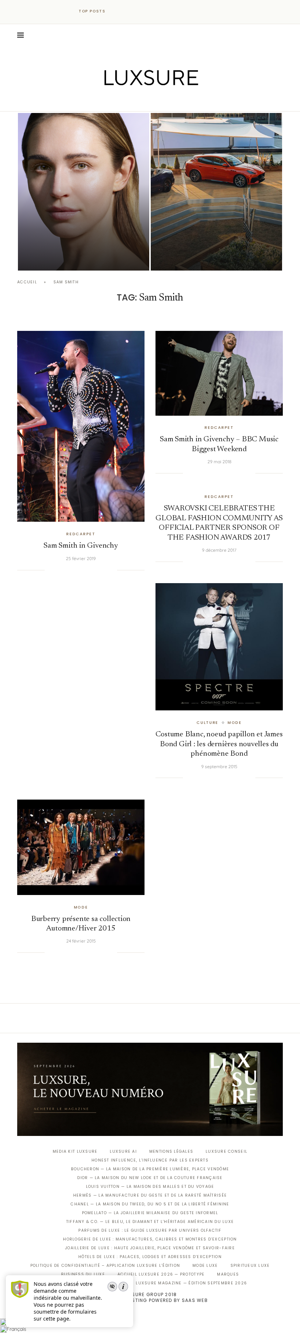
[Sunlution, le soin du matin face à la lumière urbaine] (83, 192)
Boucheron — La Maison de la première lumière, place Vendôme (150, 1169)
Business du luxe (83, 1274)
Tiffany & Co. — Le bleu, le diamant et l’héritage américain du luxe (150, 1221)
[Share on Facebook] (59, 570)
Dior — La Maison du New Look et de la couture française (149, 1178)
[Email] (176, 100)
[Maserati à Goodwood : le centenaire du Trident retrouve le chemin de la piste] (216, 192)
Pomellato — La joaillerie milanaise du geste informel (150, 1213)
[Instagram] (145, 100)
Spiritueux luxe (250, 1265)
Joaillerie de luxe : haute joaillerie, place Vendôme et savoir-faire (150, 1248)
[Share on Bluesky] (104, 570)
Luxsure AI (123, 1151)
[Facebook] (125, 100)
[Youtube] (166, 100)
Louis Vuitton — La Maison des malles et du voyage (150, 1186)
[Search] (279, 35)
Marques (228, 1274)
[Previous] (118, 11)
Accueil (27, 282)
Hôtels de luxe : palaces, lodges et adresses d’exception (150, 1257)
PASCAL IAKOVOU (188, 258)
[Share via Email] (111, 570)
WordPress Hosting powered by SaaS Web (150, 1300)
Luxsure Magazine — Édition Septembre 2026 (191, 1283)
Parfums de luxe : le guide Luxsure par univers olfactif (149, 1230)
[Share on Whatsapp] (89, 570)
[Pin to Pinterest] (74, 570)
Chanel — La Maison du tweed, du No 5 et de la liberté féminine (150, 1204)
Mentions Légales (171, 1151)
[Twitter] (135, 100)
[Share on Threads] (96, 570)
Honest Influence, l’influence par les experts (150, 1160)
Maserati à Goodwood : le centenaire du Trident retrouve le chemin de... (212, 239)
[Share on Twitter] (66, 570)
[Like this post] (50, 570)
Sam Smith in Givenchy (81, 546)
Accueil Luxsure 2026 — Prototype (161, 1274)
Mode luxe (205, 1265)
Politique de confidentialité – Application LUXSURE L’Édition (105, 1265)
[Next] (127, 11)
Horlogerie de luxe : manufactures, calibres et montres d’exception (150, 1239)
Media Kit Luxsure (75, 1151)
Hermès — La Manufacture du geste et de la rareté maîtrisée (150, 1195)
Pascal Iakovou (55, 258)
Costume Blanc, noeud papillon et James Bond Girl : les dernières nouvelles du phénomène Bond (218, 744)
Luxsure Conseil (226, 1151)
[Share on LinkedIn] (81, 570)
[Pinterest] (155, 100)
